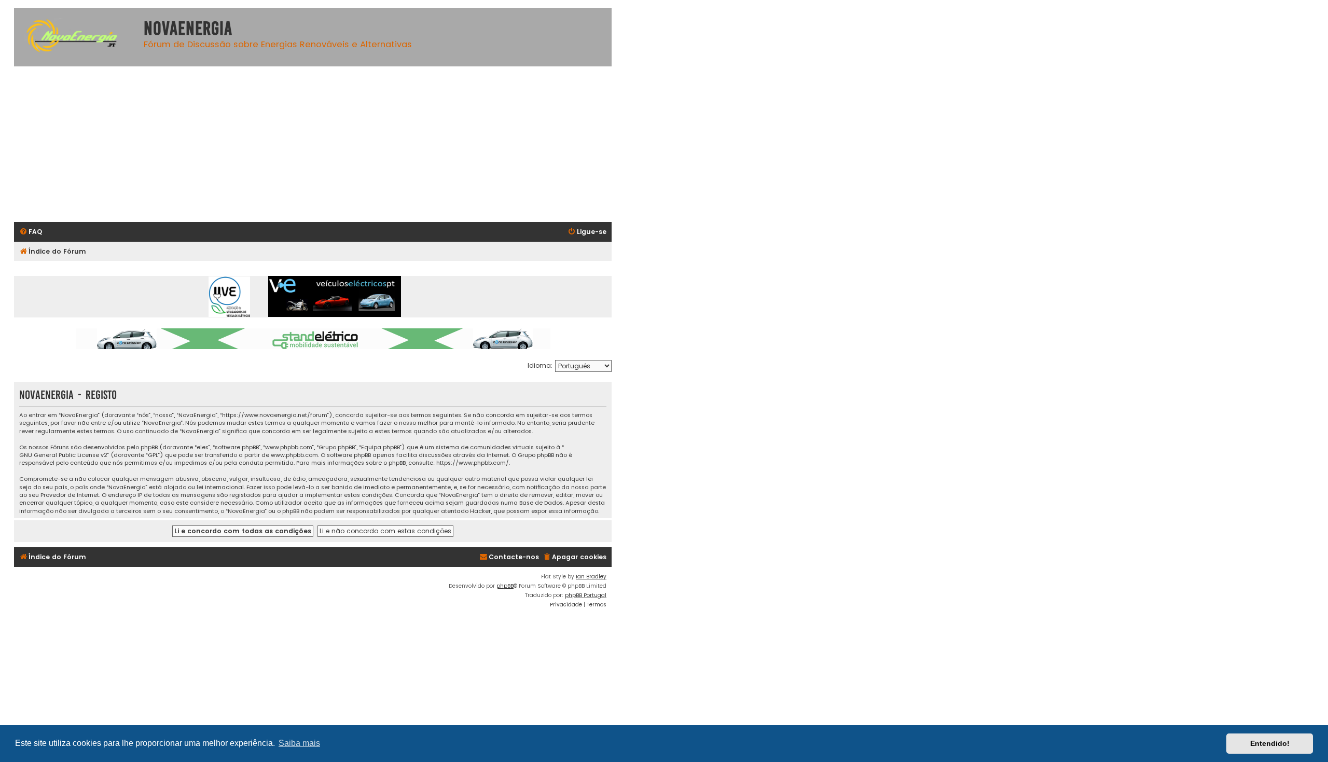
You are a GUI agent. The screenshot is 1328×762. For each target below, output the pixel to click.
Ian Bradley (591, 576)
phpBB (505, 586)
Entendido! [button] (1270, 743)
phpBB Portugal (585, 595)
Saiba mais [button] (299, 743)
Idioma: (540, 365)
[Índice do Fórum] (76, 37)
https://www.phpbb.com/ (472, 463)
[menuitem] (30, 232)
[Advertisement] (325, 144)
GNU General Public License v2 (63, 455)
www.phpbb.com (294, 455)
